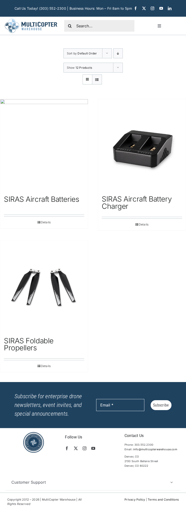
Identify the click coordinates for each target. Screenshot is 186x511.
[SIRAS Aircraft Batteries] (44, 144)
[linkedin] (169, 8)
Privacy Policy (134, 499)
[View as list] (97, 79)
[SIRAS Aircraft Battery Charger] (142, 144)
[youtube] (161, 8)
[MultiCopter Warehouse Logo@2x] (31, 18)
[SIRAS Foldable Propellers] (44, 286)
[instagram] (152, 8)
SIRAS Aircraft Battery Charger (137, 202)
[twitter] (144, 8)
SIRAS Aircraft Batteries (41, 199)
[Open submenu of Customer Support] (171, 482)
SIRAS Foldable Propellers (29, 344)
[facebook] (135, 8)
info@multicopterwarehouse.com (155, 449)
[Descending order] (118, 53)
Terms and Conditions (163, 499)
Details (46, 222)
